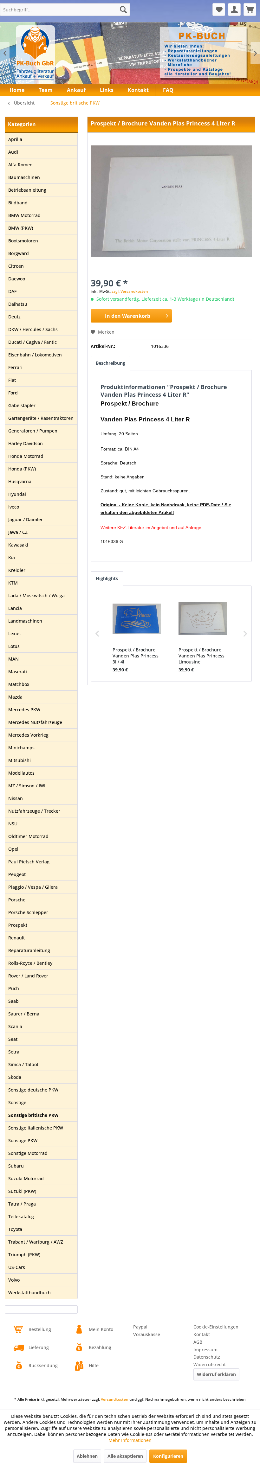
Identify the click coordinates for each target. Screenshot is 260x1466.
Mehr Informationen (130, 1440)
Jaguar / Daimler (25, 519)
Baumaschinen (24, 177)
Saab (13, 1001)
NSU (12, 824)
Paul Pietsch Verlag (28, 862)
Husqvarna (19, 481)
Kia (11, 557)
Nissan (15, 798)
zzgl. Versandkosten (130, 291)
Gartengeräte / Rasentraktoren (41, 418)
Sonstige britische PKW (33, 1115)
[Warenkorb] (250, 9)
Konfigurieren (168, 1456)
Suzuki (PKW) (22, 1191)
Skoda (14, 1077)
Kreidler (16, 570)
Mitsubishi (19, 760)
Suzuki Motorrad (26, 1178)
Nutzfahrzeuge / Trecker (34, 811)
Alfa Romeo (20, 165)
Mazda (15, 697)
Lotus (14, 646)
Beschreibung (110, 363)
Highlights (107, 578)
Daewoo (16, 279)
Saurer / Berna (23, 1014)
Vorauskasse (146, 1334)
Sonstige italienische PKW (35, 1128)
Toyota (15, 1229)
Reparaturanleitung (29, 950)
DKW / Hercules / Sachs (33, 329)
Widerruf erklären (216, 1374)
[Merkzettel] (218, 9)
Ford (13, 393)
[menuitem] (65, 9)
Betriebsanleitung (27, 190)
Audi (13, 152)
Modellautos (21, 773)
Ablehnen (87, 1456)
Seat (12, 1039)
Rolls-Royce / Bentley (30, 963)
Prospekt (17, 925)
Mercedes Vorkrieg (28, 735)
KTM (13, 583)
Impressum (205, 1350)
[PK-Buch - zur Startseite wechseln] (60, 57)
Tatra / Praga (22, 1204)
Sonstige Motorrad (28, 1153)
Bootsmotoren (23, 241)
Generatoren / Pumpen (32, 431)
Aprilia (15, 139)
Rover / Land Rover (28, 976)
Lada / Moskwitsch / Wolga (36, 595)
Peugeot (17, 874)
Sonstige (17, 1102)
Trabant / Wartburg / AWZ (35, 1242)
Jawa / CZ (18, 532)
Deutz (14, 317)
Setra (13, 1052)
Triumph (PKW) (24, 1255)
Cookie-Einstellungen (215, 1327)
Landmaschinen (25, 621)
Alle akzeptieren (125, 1456)
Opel (13, 849)
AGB (197, 1342)
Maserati (17, 672)
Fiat (12, 380)
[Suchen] (123, 9)
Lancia (15, 608)
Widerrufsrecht (209, 1364)
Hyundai (17, 494)
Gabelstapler (22, 405)
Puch (13, 988)
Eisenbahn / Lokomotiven (35, 355)
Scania (15, 1026)
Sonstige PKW (22, 1140)
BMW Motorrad (24, 215)
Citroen (16, 266)
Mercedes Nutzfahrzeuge (35, 722)
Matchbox (18, 684)
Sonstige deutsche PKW (33, 1090)
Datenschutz (206, 1357)
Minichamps (21, 748)
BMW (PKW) (20, 228)
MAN (13, 659)
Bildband (18, 203)
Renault (16, 938)
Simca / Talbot (23, 1064)
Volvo (14, 1280)
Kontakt (201, 1334)
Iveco (13, 507)
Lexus (14, 634)
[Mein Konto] (234, 9)
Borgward (18, 253)
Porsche (16, 900)
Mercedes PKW (24, 710)
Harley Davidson (25, 443)
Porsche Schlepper (28, 912)
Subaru (16, 1166)
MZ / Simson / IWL (27, 786)
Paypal (140, 1327)
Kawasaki (18, 545)
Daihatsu (17, 304)
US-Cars (16, 1267)
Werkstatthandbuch (29, 1293)
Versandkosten (114, 1399)
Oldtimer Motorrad (28, 836)
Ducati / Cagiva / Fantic (32, 342)
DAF (12, 291)
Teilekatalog (21, 1216)
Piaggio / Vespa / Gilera (33, 887)
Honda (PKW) (22, 469)
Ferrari (15, 367)
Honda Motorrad (25, 456)
